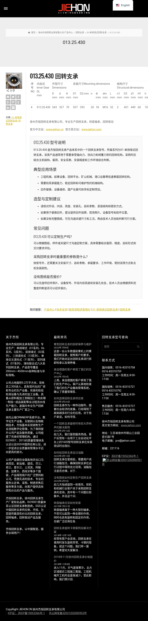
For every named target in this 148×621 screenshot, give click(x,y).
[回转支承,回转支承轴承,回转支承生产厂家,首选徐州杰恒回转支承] (73, 8)
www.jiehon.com (92, 129)
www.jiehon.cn (55, 129)
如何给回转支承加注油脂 (68, 452)
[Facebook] (18, 97)
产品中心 (49, 309)
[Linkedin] (8, 107)
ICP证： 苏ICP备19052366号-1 (26, 613)
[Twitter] (13, 97)
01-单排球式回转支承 (105, 309)
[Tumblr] (18, 102)
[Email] (8, 97)
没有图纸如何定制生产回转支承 (73, 477)
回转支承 (125, 309)
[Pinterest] (13, 102)
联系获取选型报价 (80, 309)
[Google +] (8, 102)
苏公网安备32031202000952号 (68, 613)
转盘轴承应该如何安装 (67, 502)
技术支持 (61, 309)
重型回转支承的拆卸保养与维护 (73, 344)
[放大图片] (14, 81)
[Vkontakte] (13, 107)
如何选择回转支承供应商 (68, 398)
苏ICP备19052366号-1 (125, 456)
